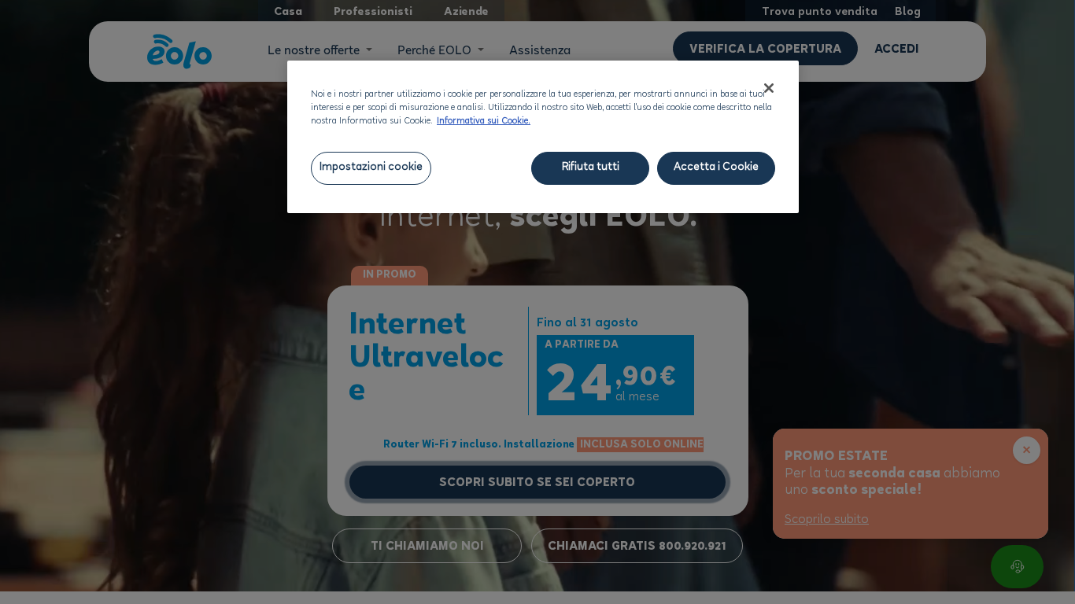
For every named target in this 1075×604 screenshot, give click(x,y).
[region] (543, 137)
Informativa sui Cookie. (483, 121)
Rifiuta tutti (590, 168)
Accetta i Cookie (716, 168)
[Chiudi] (769, 88)
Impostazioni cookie (371, 168)
